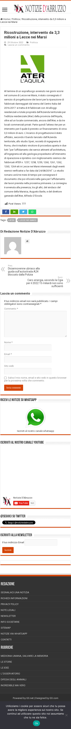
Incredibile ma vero (13, 685)
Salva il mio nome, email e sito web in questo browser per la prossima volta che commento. (35, 379)
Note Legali (8, 610)
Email (8, 354)
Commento (11, 308)
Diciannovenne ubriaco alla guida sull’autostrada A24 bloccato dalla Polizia (24, 270)
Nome (8, 342)
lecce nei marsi (28, 220)
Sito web (9, 365)
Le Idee (5, 667)
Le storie (6, 661)
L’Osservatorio (10, 673)
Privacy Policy (10, 604)
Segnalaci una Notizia (15, 592)
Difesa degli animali (13, 679)
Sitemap (6, 627)
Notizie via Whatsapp (14, 633)
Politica (16, 19)
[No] (66, 715)
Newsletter (8, 616)
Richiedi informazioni (14, 598)
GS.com (54, 698)
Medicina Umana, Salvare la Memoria (24, 655)
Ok (36, 723)
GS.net (30, 698)
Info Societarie (10, 621)
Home (6, 19)
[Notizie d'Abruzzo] (35, 8)
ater (11, 220)
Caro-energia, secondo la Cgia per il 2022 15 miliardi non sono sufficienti (44, 282)
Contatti (6, 639)
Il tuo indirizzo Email (13, 542)
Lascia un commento (19, 45)
